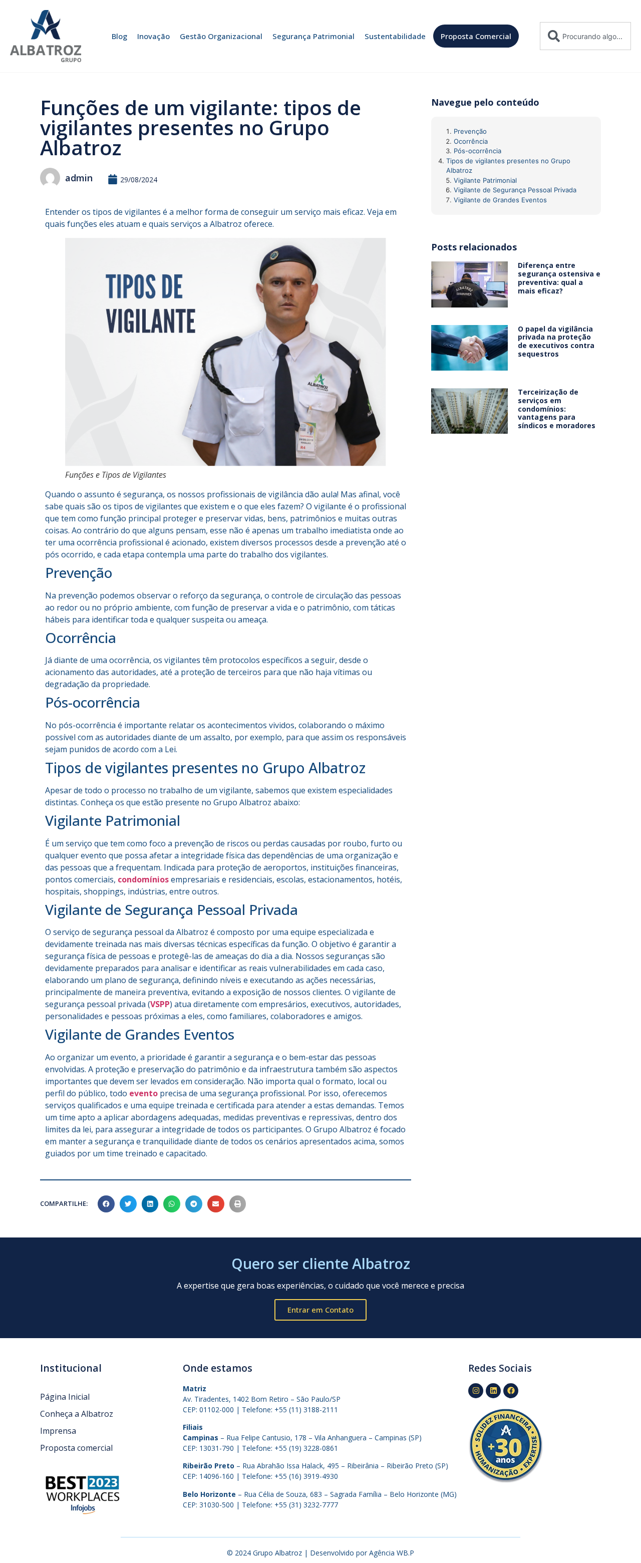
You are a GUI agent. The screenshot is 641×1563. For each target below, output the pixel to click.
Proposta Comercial (476, 36)
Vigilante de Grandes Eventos (500, 200)
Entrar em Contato (320, 1310)
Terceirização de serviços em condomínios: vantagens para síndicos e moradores (556, 408)
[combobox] (585, 36)
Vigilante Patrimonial (485, 180)
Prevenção (470, 131)
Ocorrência (471, 141)
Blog (119, 36)
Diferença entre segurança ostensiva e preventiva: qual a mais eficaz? (559, 277)
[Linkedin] (493, 1390)
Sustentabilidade (395, 36)
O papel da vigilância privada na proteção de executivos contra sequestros (556, 341)
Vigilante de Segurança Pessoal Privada (515, 190)
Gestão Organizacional (221, 36)
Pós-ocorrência (477, 151)
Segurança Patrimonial (313, 36)
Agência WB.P (391, 1552)
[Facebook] (510, 1390)
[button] (106, 1203)
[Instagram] (475, 1390)
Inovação (153, 36)
